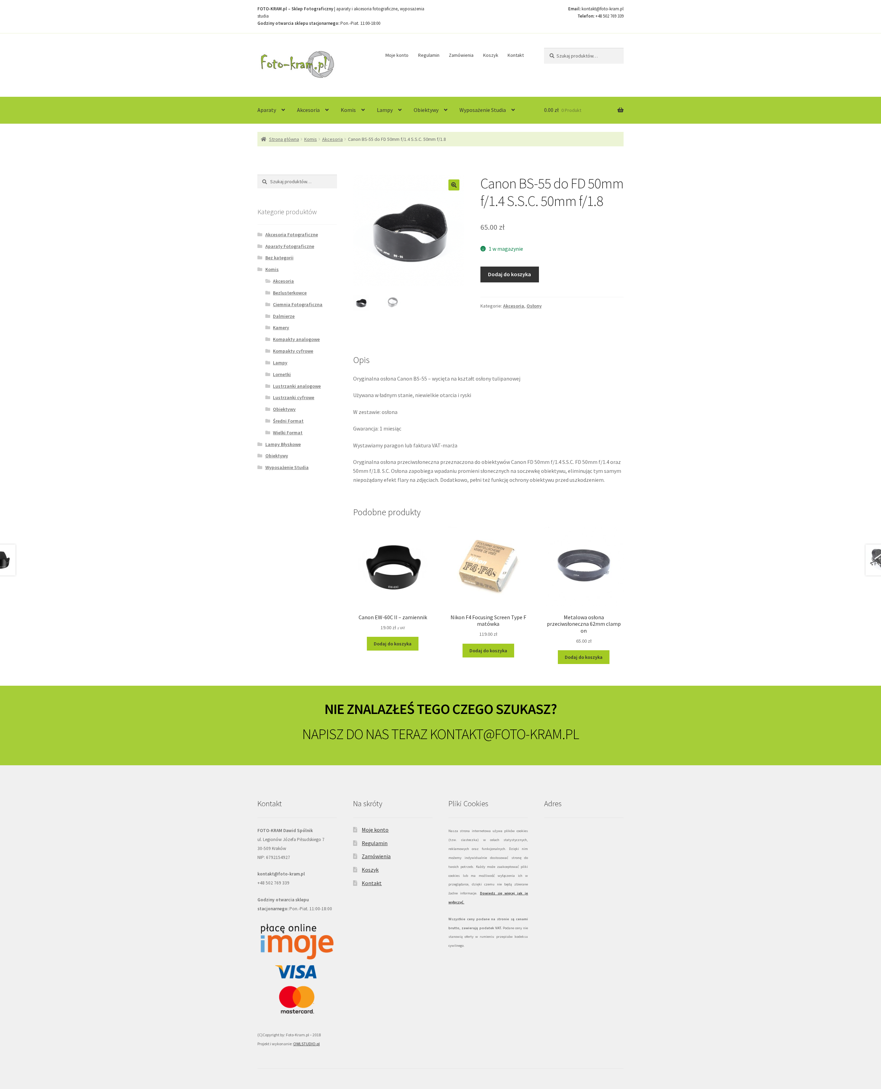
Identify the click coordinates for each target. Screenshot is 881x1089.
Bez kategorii (279, 258)
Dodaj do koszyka (509, 274)
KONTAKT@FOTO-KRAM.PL (504, 734)
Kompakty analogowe (296, 339)
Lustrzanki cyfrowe (293, 397)
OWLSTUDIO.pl (306, 1043)
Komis (348, 109)
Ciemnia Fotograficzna (297, 304)
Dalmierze (284, 316)
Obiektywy (426, 109)
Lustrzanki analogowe (297, 386)
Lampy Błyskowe (283, 444)
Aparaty (266, 109)
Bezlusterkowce (290, 293)
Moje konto (396, 55)
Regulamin (428, 55)
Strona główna (284, 139)
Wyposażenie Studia (482, 109)
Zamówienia (461, 55)
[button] (453, 184)
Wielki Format (287, 432)
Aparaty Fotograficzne (289, 246)
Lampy (385, 109)
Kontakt (516, 55)
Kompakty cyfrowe (293, 351)
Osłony (534, 306)
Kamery (281, 327)
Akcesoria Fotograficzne (291, 234)
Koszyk (490, 55)
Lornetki (282, 374)
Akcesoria (308, 109)
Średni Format (288, 421)
